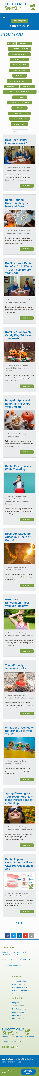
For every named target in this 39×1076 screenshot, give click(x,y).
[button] (36, 1061)
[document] (19, 538)
